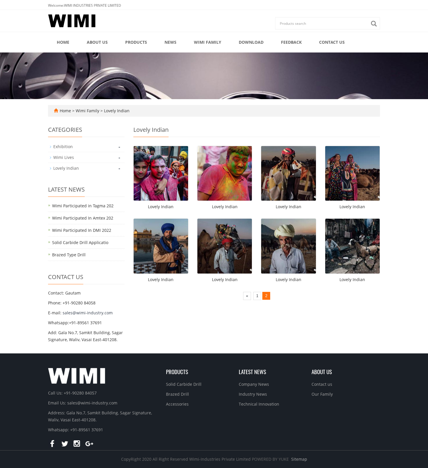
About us (97, 42)
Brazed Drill (177, 394)
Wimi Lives (63, 157)
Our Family (322, 394)
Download (251, 42)
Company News (254, 384)
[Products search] (375, 24)
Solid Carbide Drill (183, 384)
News (170, 42)
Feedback (291, 42)
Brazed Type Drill (69, 254)
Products (136, 42)
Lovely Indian (116, 110)
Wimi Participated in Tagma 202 (83, 205)
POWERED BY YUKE (271, 459)
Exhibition (63, 146)
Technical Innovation (259, 404)
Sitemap (299, 459)
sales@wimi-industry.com (88, 312)
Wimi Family (207, 42)
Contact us (332, 42)
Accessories (177, 404)
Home (63, 42)
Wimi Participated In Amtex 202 (82, 218)
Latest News (252, 371)
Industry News (253, 394)
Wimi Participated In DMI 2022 (81, 230)
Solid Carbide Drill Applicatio (80, 242)
